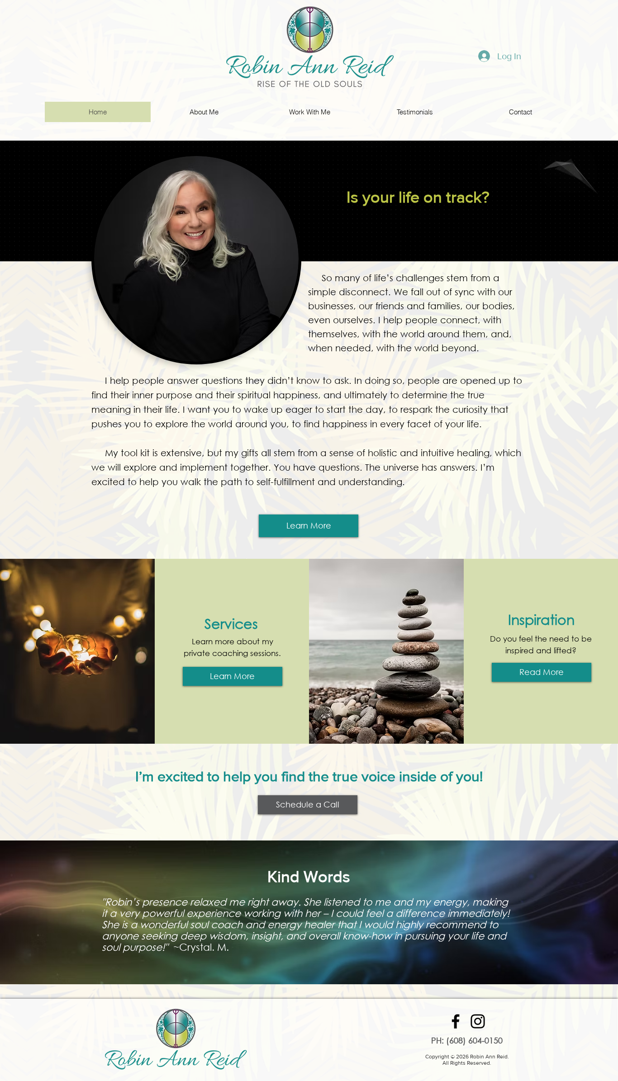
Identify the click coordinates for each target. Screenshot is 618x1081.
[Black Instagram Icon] (477, 1021)
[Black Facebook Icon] (455, 1021)
